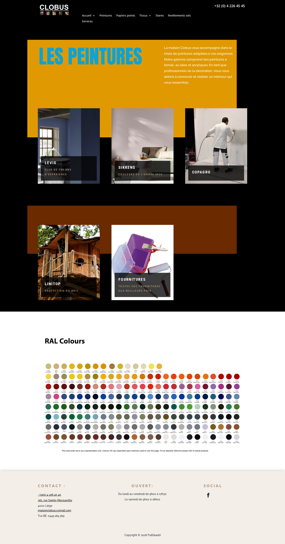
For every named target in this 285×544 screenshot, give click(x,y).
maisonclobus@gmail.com (54, 510)
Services (87, 21)
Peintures (105, 15)
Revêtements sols (179, 15)
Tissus (143, 15)
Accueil (86, 15)
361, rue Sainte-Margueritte (55, 500)
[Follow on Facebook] (208, 495)
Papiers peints (125, 15)
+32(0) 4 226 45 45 (49, 494)
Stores (160, 15)
